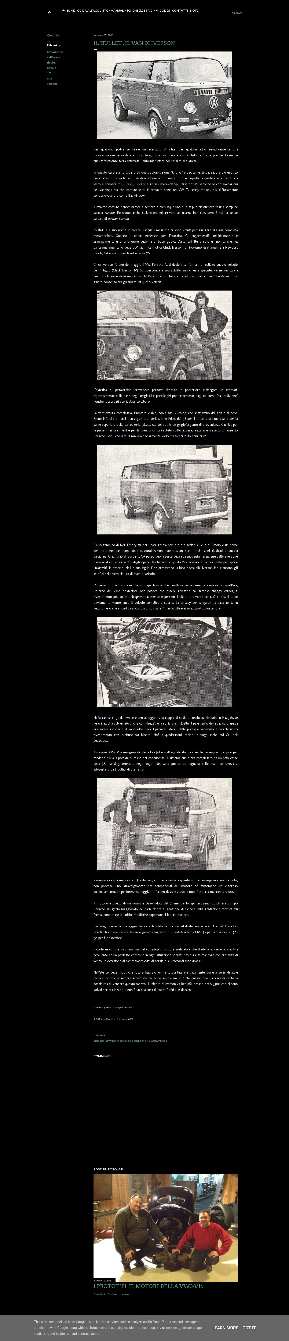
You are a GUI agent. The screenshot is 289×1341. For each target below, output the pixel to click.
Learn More (225, 1327)
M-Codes (163, 10)
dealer (51, 62)
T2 (49, 73)
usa (49, 78)
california (53, 57)
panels (51, 68)
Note (194, 10)
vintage (52, 83)
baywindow (55, 52)
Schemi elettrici (140, 10)
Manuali (117, 10)
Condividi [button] (54, 35)
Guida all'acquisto (93, 10)
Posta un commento (119, 1294)
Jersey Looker (136, 184)
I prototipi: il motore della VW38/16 (148, 1286)
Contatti (180, 10)
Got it (249, 1327)
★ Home (68, 10)
